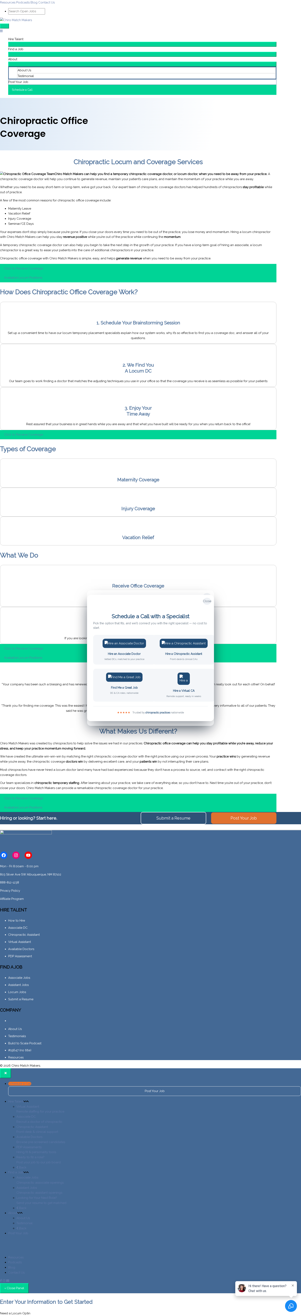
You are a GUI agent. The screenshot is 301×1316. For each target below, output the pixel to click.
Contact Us (46, 2)
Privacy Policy (10, 890)
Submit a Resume (20, 999)
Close (207, 601)
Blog (34, 2)
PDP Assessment (20, 956)
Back (22, 1167)
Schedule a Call (19, 1084)
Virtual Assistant (19, 942)
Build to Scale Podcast (24, 1043)
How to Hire (16, 920)
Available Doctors (21, 949)
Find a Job (15, 49)
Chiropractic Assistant (24, 935)
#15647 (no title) (19, 1050)
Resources (7, 2)
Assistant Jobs (18, 985)
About (12, 59)
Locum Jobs (17, 992)
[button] (142, 90)
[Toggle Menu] (142, 44)
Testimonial (26, 76)
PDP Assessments (36, 1149)
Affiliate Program (12, 899)
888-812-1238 (9, 882)
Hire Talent (15, 39)
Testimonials (17, 1036)
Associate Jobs (19, 978)
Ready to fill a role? (38, 1159)
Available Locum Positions (23, 277)
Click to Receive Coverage (23, 268)
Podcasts (23, 2)
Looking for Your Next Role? (41, 1200)
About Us (24, 70)
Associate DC (18, 928)
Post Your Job (18, 82)
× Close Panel (14, 1288)
